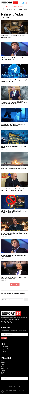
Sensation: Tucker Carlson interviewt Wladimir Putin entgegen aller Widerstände (14, 233)
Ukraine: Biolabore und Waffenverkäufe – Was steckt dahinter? (13, 147)
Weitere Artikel (14, 284)
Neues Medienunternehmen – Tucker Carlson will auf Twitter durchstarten (13, 256)
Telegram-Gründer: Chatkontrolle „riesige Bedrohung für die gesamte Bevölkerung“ (14, 80)
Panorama (19, 9)
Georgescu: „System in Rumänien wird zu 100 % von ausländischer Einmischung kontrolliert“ (14, 102)
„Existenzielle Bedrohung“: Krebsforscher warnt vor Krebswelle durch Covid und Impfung (13, 125)
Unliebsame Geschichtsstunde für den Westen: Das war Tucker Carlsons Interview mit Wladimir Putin (14, 189)
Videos (25, 9)
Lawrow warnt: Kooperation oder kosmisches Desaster (13, 168)
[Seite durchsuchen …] (12, 299)
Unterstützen (14, 6)
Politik (14, 9)
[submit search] (26, 299)
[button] (3, 9)
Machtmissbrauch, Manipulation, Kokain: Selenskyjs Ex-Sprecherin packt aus (14, 36)
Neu (7, 9)
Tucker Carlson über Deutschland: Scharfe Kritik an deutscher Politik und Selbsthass (14, 58)
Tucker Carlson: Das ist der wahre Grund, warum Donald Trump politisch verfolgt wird (14, 278)
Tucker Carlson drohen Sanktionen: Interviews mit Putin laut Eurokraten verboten (14, 211)
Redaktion (8, 6)
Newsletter (20, 6)
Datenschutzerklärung (10, 390)
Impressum (21, 390)
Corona (10, 9)
